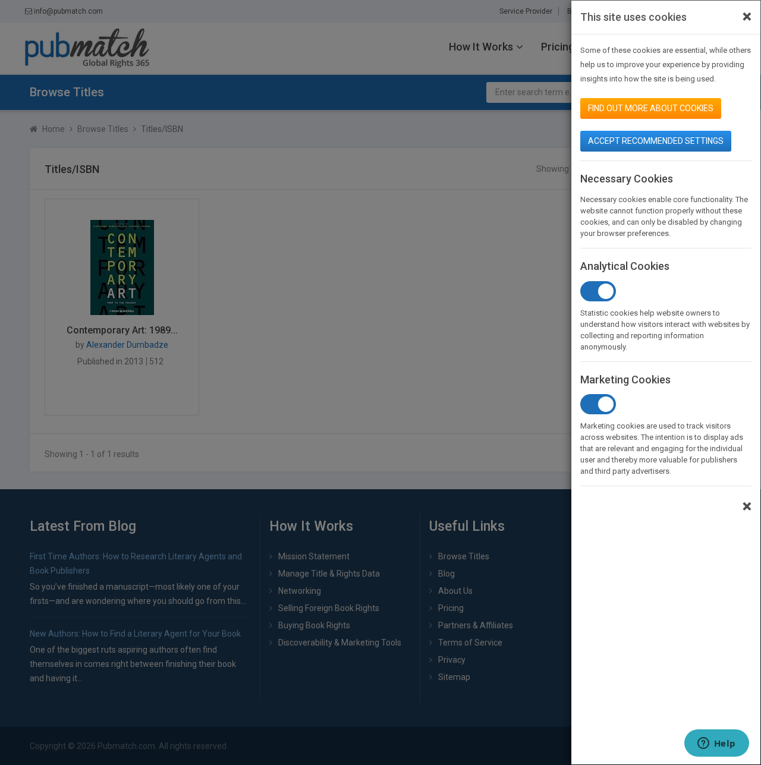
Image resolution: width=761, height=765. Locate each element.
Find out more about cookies (650, 108)
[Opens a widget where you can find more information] (716, 744)
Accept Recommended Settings (656, 141)
